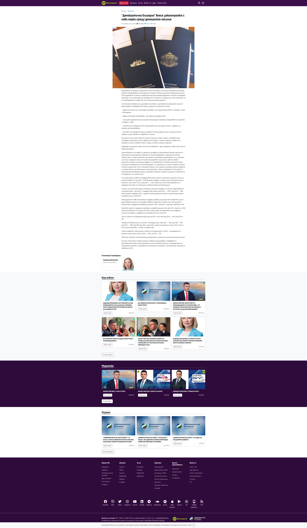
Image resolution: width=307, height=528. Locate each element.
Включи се (147, 3)
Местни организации (161, 479)
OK (193, 525)
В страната (176, 478)
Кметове (157, 488)
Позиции (106, 412)
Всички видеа (107, 401)
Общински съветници (161, 485)
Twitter (148, 24)
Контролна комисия (160, 476)
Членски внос (162, 3)
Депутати (157, 482)
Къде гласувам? (106, 478)
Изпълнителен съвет (161, 470)
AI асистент (106, 482)
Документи (140, 476)
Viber (154, 24)
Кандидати (105, 467)
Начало (124, 11)
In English (122, 482)
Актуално (133, 3)
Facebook (141, 24)
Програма (105, 470)
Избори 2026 (124, 3)
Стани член (193, 467)
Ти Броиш (104, 485)
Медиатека (108, 366)
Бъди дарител (194, 470)
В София (174, 475)
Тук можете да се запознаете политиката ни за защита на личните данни (123, 520)
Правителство (177, 472)
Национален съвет (160, 473)
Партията (157, 463)
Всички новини (107, 355)
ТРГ (191, 482)
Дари (154, 3)
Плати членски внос (196, 473)
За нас (140, 3)
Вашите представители (177, 464)
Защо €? (122, 467)
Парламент (175, 469)
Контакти (140, 467)
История (139, 470)
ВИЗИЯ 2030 (140, 473)
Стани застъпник (195, 476)
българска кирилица (158, 521)
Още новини (108, 277)
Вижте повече (107, 313)
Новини (121, 470)
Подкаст (122, 479)
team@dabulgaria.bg (162, 518)
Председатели (159, 467)
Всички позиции (108, 452)
